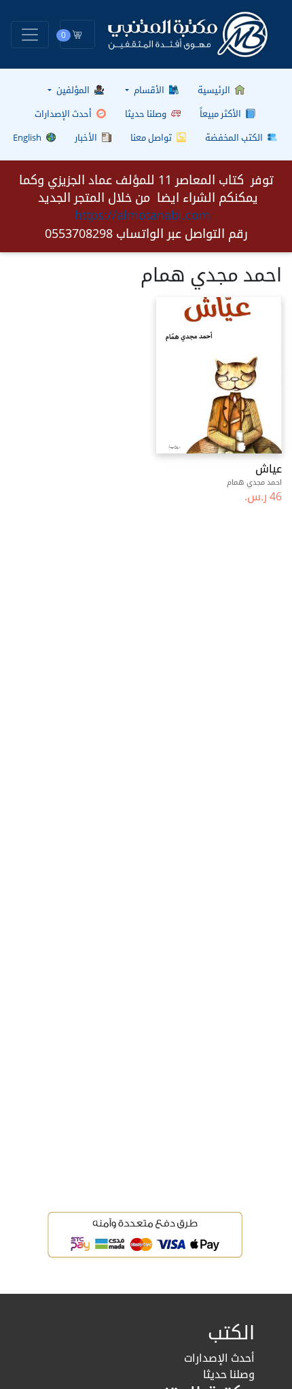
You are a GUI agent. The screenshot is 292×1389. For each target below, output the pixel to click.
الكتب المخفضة (235, 137)
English (28, 137)
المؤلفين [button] (73, 90)
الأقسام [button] (149, 90)
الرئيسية (215, 90)
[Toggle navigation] (30, 34)
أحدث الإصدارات (64, 113)
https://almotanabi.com (143, 215)
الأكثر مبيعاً (221, 113)
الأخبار (87, 137)
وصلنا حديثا (146, 113)
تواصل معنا (152, 137)
